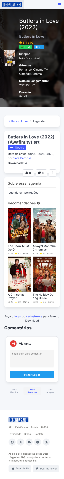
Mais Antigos (50, 391)
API (10, 427)
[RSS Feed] (46, 442)
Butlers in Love (18, 121)
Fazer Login (32, 374)
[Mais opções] (52, 172)
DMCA (44, 427)
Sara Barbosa (22, 158)
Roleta (34, 427)
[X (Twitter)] (20, 442)
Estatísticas (21, 427)
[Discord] (29, 442)
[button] (59, 4)
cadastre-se (34, 316)
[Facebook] (12, 442)
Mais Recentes (32, 391)
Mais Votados (14, 391)
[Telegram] (37, 442)
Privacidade (15, 433)
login (17, 316)
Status (27, 433)
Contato (39, 433)
